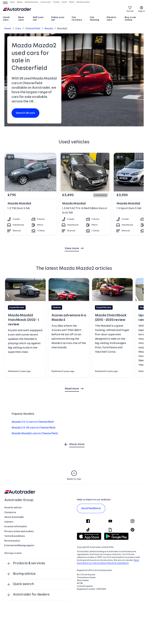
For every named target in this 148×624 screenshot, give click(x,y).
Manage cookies (13, 553)
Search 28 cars (25, 113)
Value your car (57, 18)
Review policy (12, 541)
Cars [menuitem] (5, 2)
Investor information (15, 526)
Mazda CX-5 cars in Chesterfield (33, 422)
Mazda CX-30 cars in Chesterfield (33, 427)
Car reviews (77, 18)
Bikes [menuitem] (20, 2)
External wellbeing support (19, 545)
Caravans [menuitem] (45, 2)
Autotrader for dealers (31, 594)
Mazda (48, 28)
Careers (8, 522)
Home (7, 28)
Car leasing (94, 18)
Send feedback (91, 508)
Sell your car (38, 18)
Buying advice (24, 574)
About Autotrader (14, 517)
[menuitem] (8, 19)
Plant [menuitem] (71, 2)
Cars (18, 28)
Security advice (13, 507)
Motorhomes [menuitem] (31, 2)
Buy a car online (130, 18)
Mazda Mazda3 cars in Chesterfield (35, 433)
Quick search (23, 584)
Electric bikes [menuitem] (83, 2)
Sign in (141, 11)
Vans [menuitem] (12, 2)
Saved (130, 11)
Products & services (29, 563)
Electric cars (111, 18)
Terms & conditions (14, 536)
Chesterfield (32, 28)
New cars (21, 18)
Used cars (6, 18)
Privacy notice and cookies (19, 531)
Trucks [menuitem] (56, 2)
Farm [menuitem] (64, 2)
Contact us (10, 512)
